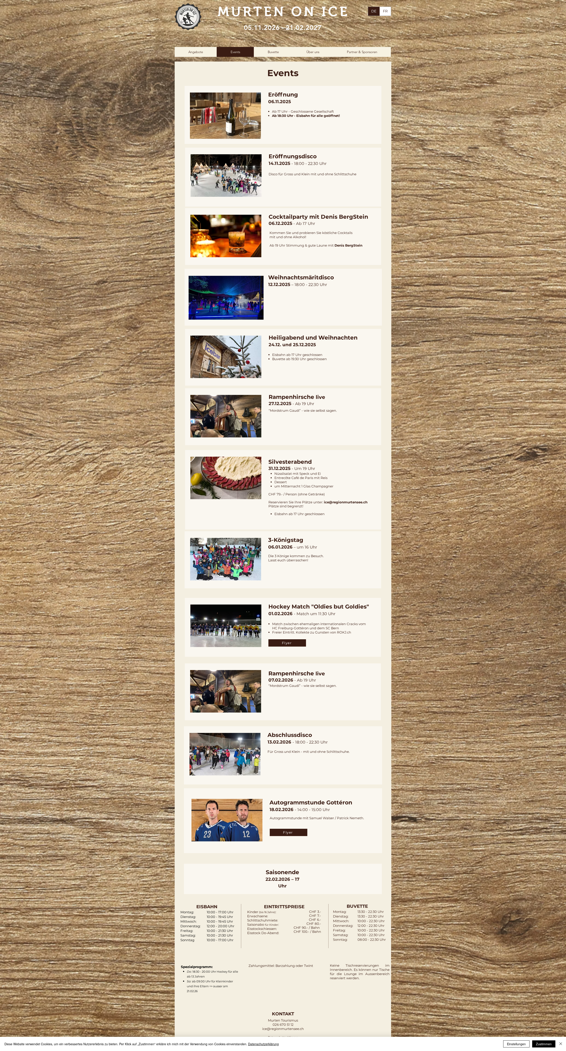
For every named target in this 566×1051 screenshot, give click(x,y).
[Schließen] (560, 1043)
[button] (196, 52)
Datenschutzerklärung (263, 1044)
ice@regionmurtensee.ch (345, 502)
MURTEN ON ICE (283, 11)
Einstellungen (516, 1044)
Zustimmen (544, 1044)
